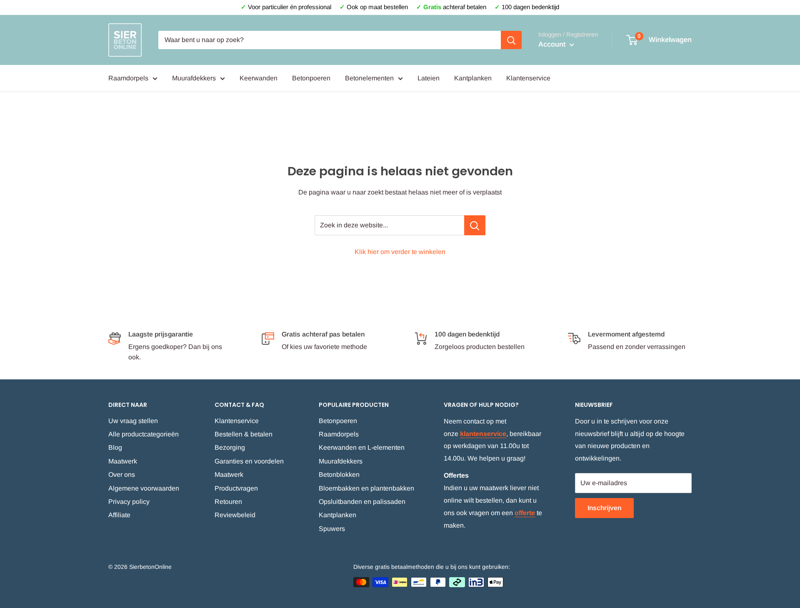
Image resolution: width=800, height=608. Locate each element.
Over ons (121, 474)
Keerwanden (259, 78)
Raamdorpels (128, 78)
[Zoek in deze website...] (474, 225)
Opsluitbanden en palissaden (362, 501)
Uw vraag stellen (133, 420)
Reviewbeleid (235, 514)
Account (553, 44)
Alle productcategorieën (143, 434)
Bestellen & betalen (243, 434)
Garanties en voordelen (249, 461)
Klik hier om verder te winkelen (400, 251)
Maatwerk (122, 461)
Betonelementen (369, 78)
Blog (115, 447)
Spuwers (332, 528)
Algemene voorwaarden (143, 488)
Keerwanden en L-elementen (362, 447)
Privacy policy (129, 501)
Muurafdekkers (194, 78)
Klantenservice (528, 78)
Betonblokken (339, 474)
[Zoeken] (511, 40)
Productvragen (236, 488)
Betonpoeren (311, 78)
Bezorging (230, 447)
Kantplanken (473, 78)
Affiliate (119, 514)
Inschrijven (604, 507)
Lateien (429, 78)
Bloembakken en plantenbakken (366, 488)
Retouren (228, 501)
